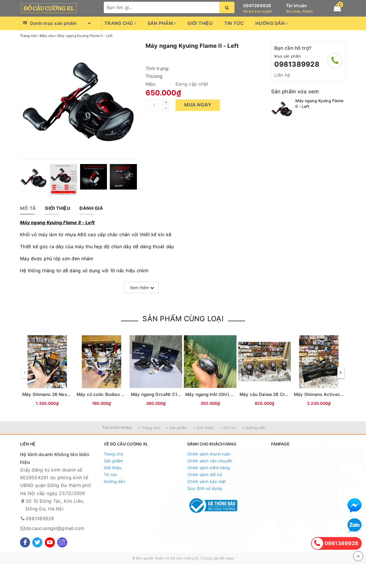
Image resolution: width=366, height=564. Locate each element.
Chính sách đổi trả (204, 474)
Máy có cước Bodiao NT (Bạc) (108, 394)
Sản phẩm (161, 23)
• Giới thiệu (203, 427)
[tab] (28, 208)
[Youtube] (50, 542)
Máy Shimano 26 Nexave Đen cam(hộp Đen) (69, 394)
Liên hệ (282, 75)
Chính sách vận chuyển (209, 460)
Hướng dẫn (270, 23)
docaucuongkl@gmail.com (55, 528)
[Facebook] (25, 542)
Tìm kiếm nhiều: (117, 427)
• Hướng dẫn (253, 427)
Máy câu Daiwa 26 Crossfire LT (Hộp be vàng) (288, 394)
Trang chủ (119, 23)
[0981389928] (335, 61)
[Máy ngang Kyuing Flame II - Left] (282, 109)
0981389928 (257, 5)
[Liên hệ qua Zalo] (354, 525)
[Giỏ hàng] (337, 7)
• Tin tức (228, 427)
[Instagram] (62, 542)
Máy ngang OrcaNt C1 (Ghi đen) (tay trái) (174, 394)
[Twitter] (37, 542)
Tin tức (234, 23)
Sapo (230, 558)
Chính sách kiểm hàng (208, 467)
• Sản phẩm (176, 427)
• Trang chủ (149, 427)
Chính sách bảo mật (206, 481)
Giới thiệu (200, 23)
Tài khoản (296, 5)
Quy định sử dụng (204, 488)
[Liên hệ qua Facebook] (354, 505)
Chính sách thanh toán (208, 453)
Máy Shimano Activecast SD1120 (329, 394)
